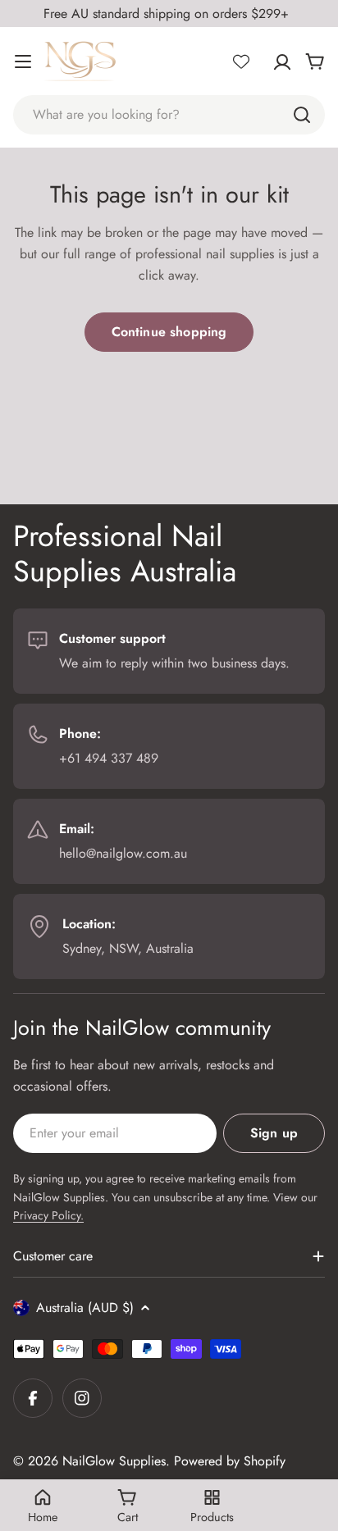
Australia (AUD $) (85, 1307)
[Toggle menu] (23, 61)
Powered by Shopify (229, 1460)
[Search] (302, 115)
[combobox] (169, 114)
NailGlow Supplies (114, 1460)
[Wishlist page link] (241, 61)
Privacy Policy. (48, 1215)
